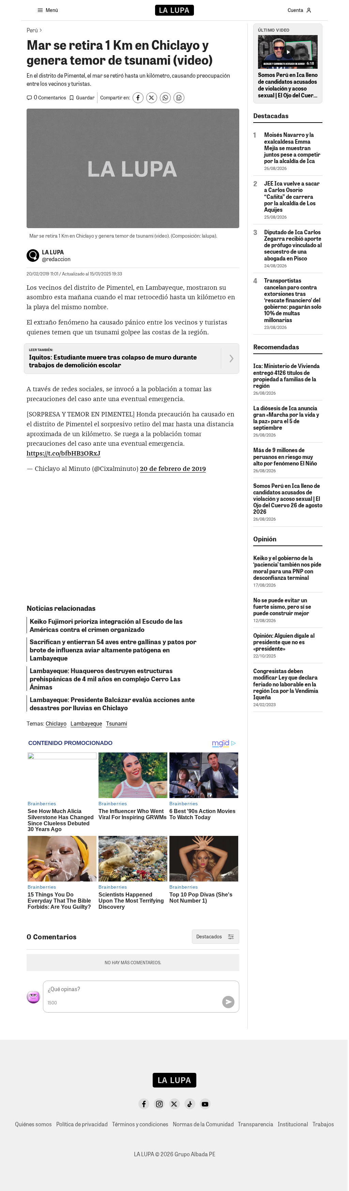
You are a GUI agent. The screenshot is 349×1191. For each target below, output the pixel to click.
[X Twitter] (174, 1103)
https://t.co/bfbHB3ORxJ (64, 453)
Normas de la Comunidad (203, 1124)
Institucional (293, 1124)
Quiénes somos (33, 1124)
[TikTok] (189, 1103)
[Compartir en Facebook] (138, 97)
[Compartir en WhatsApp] (165, 97)
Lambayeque (86, 723)
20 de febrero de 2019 (173, 469)
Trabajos (323, 1124)
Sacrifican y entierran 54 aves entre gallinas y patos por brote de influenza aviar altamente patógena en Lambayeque (113, 649)
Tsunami (116, 723)
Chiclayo (56, 723)
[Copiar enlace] (178, 97)
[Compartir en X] (151, 97)
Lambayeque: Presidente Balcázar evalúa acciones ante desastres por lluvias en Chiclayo (112, 703)
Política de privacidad (82, 1124)
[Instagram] (159, 1103)
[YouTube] (205, 1103)
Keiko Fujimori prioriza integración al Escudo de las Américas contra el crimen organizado (106, 625)
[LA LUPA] (174, 10)
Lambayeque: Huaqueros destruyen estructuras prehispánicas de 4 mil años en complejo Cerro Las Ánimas (105, 678)
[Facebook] (143, 1103)
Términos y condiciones (140, 1124)
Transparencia (255, 1124)
